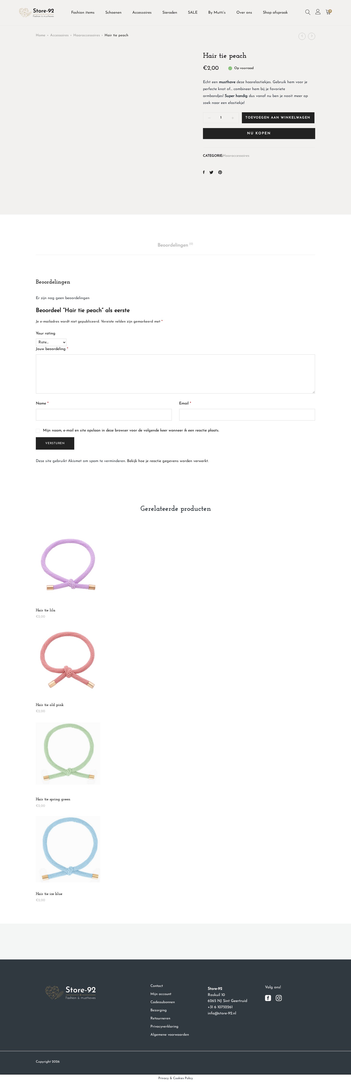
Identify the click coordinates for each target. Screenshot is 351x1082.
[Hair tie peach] (204, 173)
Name (42, 403)
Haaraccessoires (86, 35)
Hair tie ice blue (49, 894)
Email (185, 403)
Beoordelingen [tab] (175, 245)
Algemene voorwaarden (169, 1035)
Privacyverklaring (164, 1026)
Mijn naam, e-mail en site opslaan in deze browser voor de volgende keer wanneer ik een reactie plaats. (131, 430)
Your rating (45, 333)
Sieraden (169, 13)
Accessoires (142, 13)
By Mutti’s (217, 13)
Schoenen (113, 13)
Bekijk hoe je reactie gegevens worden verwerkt (167, 461)
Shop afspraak (275, 13)
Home (40, 35)
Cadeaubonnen (162, 1002)
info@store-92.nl (222, 1013)
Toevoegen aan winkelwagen (277, 117)
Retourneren (160, 1018)
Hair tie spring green (53, 799)
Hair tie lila (45, 610)
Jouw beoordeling (52, 349)
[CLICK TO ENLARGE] (164, 59)
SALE (192, 13)
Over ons (244, 13)
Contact (156, 986)
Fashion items (83, 13)
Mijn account (160, 994)
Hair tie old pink (50, 705)
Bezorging (158, 1010)
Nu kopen (259, 133)
